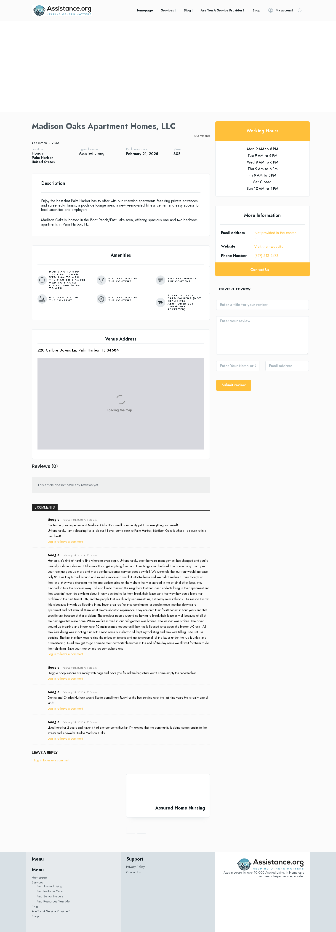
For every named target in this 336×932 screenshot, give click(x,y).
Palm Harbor (42, 157)
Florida (37, 153)
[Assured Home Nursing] (168, 790)
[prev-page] (130, 830)
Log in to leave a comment (65, 541)
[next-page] (141, 830)
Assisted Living (46, 143)
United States (43, 162)
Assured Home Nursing (180, 808)
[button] (299, 10)
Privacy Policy (135, 866)
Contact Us (133, 872)
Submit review (234, 385)
